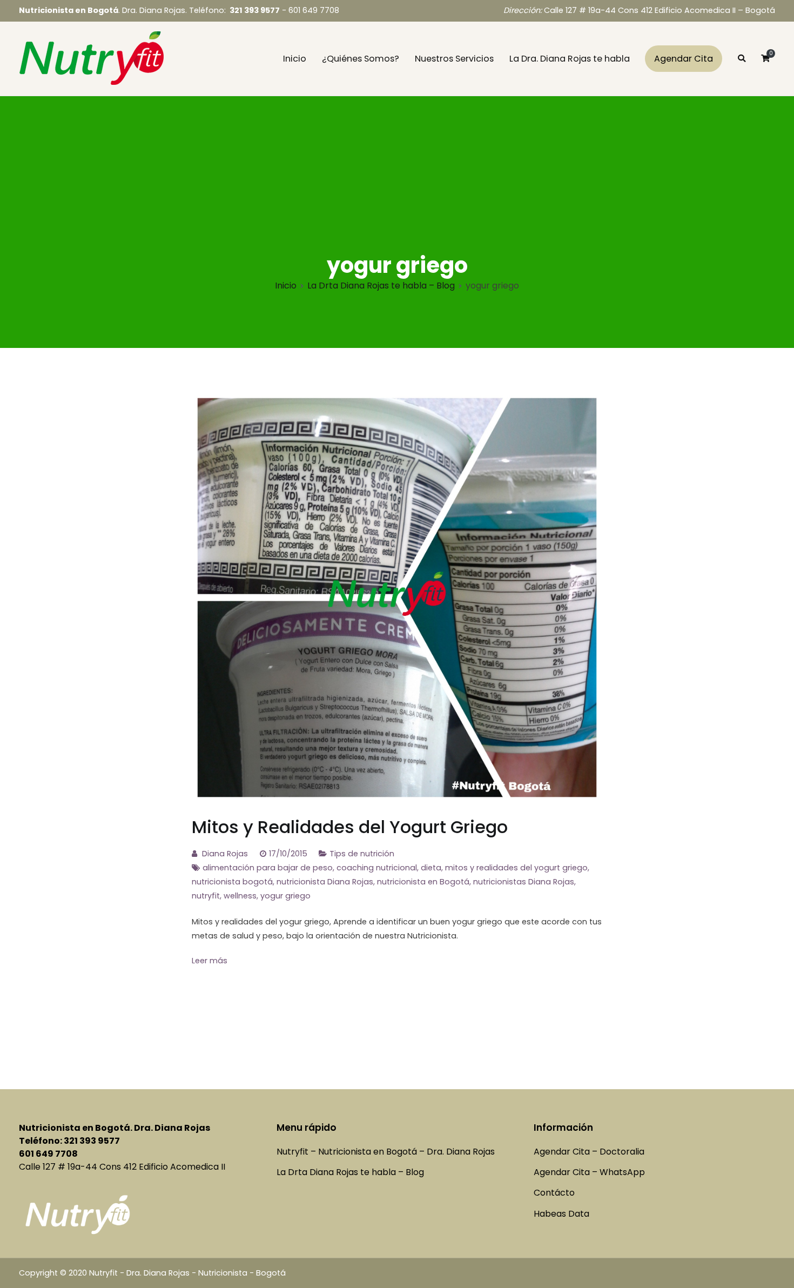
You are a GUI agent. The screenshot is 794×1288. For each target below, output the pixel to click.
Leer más (209, 960)
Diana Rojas (225, 853)
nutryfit (206, 895)
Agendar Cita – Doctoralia (589, 1151)
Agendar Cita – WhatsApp (589, 1172)
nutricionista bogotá (232, 881)
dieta (431, 867)
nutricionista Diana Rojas (325, 881)
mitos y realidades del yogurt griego (516, 867)
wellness (240, 895)
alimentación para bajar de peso (268, 867)
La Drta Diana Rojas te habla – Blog (350, 1172)
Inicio (294, 58)
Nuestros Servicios (454, 58)
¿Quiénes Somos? (360, 58)
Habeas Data (561, 1214)
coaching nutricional (377, 867)
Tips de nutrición (361, 853)
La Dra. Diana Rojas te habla (569, 58)
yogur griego (285, 895)
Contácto (554, 1192)
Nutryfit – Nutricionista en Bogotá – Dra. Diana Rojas (386, 1151)
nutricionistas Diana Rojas (523, 881)
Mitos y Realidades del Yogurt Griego (350, 827)
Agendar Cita (683, 58)
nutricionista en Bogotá (423, 881)
